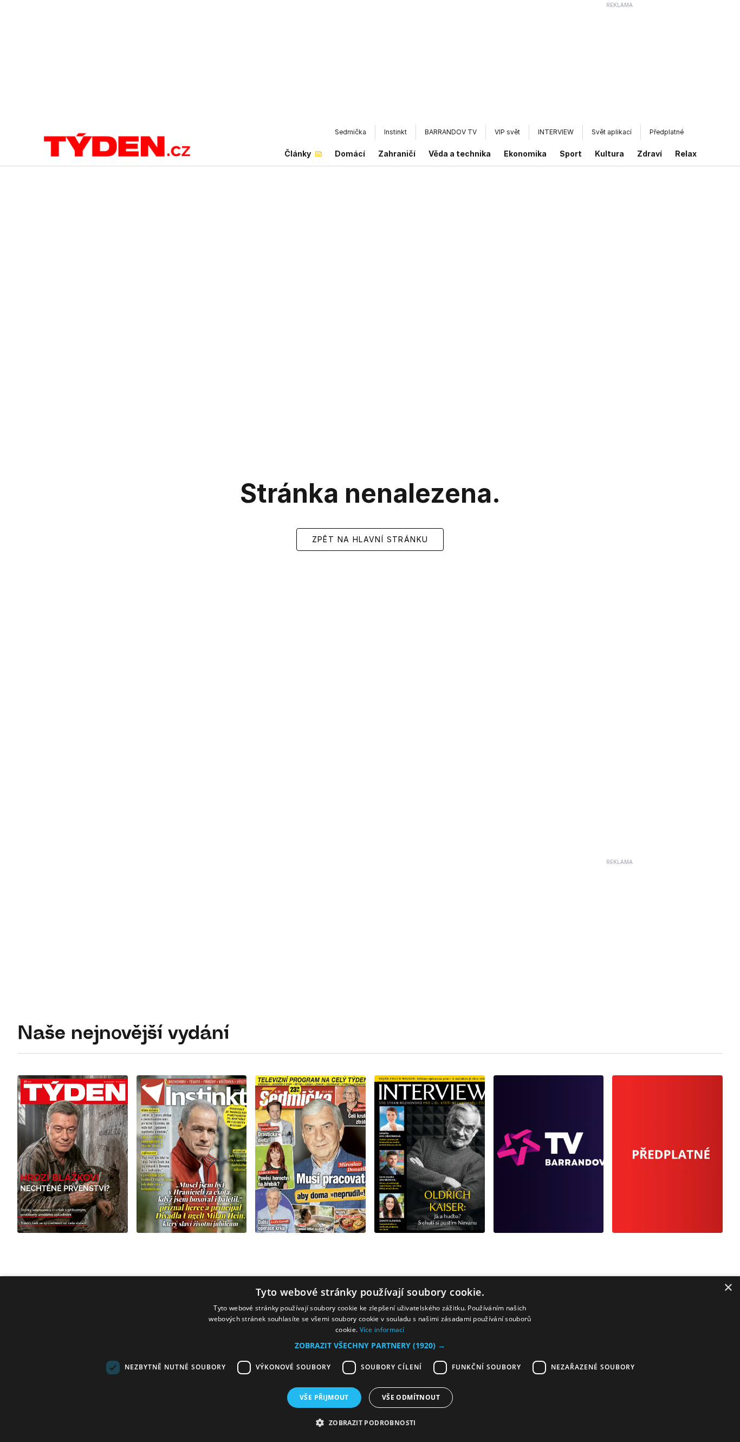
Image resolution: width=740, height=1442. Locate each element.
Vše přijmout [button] (324, 1397)
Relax (686, 153)
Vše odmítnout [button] (411, 1397)
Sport (571, 153)
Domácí (350, 153)
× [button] (728, 1288)
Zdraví (649, 153)
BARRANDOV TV (451, 132)
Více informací (382, 1329)
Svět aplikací (612, 132)
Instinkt (395, 132)
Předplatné (667, 132)
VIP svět (507, 132)
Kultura (609, 153)
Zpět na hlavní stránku (370, 539)
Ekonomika (525, 153)
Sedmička (350, 132)
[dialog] (370, 1359)
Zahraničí (397, 153)
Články (297, 153)
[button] (370, 1345)
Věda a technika (460, 153)
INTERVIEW (556, 132)
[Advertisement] (370, 65)
